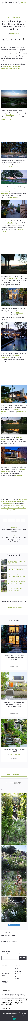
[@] (5, 790)
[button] (19, 2)
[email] (19, 39)
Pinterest (19, 968)
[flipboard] (3, 39)
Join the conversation (14, 607)
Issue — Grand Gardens (14, 17)
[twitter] (15, 39)
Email (18, 978)
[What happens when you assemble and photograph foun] (14, 832)
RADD (13, 16)
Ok (14, 1018)
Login (25, 2)
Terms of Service (5, 973)
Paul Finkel (18, 475)
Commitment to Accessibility (5, 978)
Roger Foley (14, 197)
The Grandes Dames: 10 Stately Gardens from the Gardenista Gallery (14, 501)
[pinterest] (11, 39)
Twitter (18, 976)
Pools (18, 520)
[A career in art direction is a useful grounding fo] (14, 909)
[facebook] (7, 39)
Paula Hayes (10, 115)
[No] (26, 1015)
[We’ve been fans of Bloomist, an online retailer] (14, 806)
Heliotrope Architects (16, 167)
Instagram (19, 971)
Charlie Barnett (12, 278)
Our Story (4, 968)
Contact (4, 971)
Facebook (19, 973)
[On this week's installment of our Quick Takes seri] (14, 883)
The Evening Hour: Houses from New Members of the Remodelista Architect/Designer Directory (13, 508)
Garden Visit (11, 520)
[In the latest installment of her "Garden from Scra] (14, 858)
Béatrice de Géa (6, 119)
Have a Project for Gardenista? (6, 982)
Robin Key (10, 223)
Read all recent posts (14, 774)
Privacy (3, 975)
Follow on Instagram (15, 924)
